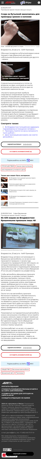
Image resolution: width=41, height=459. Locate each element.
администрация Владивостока (12, 250)
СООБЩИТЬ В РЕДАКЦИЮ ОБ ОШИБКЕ (16, 398)
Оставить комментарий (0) (21, 151)
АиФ (37, 46)
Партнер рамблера (18, 449)
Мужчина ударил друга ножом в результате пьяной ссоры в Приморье (22, 184)
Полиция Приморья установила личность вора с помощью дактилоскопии (23, 203)
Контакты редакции (10, 386)
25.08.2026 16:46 (6, 213)
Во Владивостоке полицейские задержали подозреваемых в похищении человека (21, 128)
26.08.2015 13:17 (6, 8)
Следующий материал (19, 453)
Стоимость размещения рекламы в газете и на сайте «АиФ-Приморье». (20, 390)
